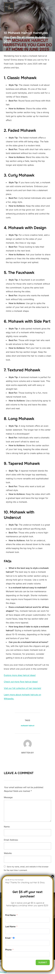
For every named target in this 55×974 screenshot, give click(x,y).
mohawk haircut (27, 725)
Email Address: (11, 840)
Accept (3, 972)
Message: (8, 797)
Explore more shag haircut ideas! (20, 675)
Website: (8, 853)
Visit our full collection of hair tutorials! (22, 688)
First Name (10, 915)
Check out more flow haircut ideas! (21, 681)
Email (7, 938)
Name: (7, 826)
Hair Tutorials (18, 47)
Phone (8, 949)
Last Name (10, 926)
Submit (42, 962)
